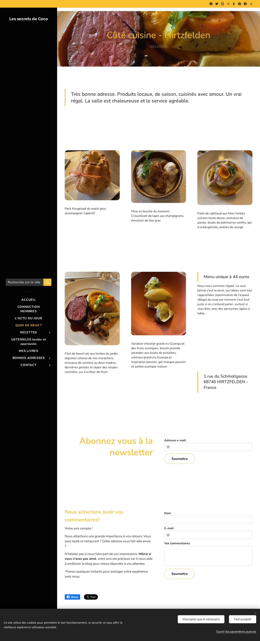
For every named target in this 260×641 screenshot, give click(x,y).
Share (74, 596)
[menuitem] (28, 300)
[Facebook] (211, 4)
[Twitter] (216, 4)
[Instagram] (222, 4)
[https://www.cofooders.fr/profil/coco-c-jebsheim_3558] (251, 4)
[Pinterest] (239, 4)
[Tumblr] (233, 4)
